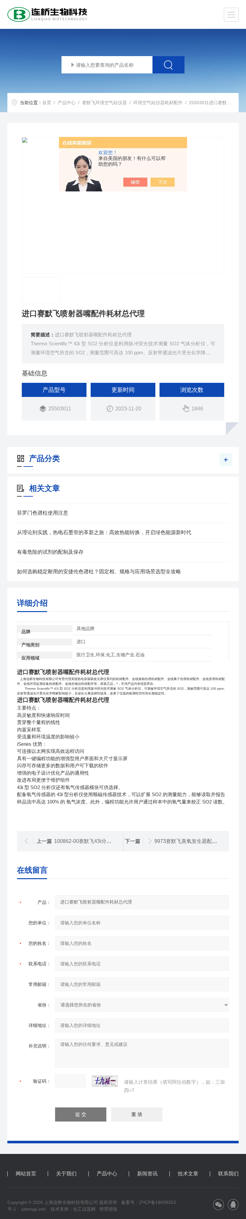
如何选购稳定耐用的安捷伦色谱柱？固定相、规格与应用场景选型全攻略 (99, 571)
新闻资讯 (147, 1173)
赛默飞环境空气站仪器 (104, 102)
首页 (46, 102)
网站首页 (26, 1173)
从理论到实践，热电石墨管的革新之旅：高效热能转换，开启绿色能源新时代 (104, 532)
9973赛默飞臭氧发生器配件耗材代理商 (198, 841)
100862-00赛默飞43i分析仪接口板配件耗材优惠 (108, 841)
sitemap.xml (33, 1209)
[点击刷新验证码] (105, 1081)
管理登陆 (108, 1209)
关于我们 (66, 1173)
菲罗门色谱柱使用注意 (42, 513)
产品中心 (67, 102)
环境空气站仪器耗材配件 (158, 102)
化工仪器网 (84, 1209)
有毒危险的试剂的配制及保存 (50, 552)
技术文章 (188, 1173)
